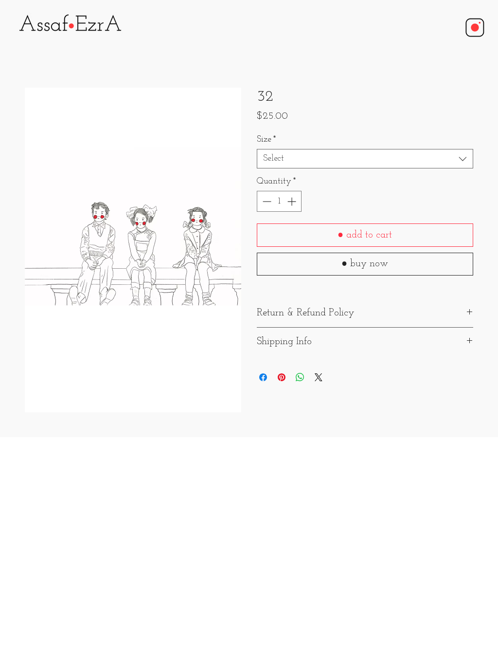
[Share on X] (318, 377)
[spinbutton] (279, 201)
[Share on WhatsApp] (300, 377)
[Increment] (292, 201)
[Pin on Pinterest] (281, 377)
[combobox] (365, 158)
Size (266, 139)
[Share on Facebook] (263, 377)
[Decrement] (265, 201)
